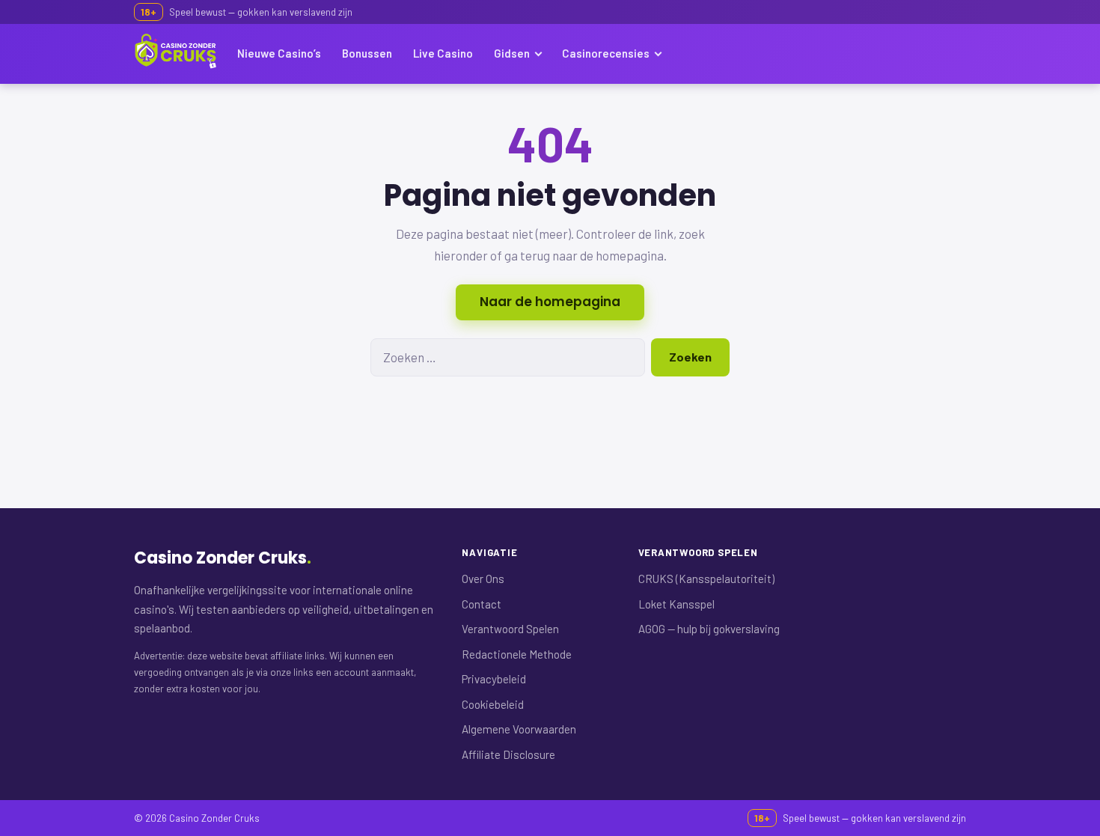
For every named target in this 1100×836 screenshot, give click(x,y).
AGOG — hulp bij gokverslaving (709, 628)
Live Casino (443, 53)
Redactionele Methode (517, 654)
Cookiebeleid (493, 704)
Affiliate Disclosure (508, 754)
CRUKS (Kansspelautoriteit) (706, 578)
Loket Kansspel (676, 604)
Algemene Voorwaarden (519, 729)
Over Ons (483, 578)
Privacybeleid (494, 679)
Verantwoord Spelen (510, 628)
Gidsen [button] (512, 53)
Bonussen (367, 53)
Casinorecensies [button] (606, 53)
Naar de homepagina (550, 302)
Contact (481, 604)
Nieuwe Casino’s (279, 53)
